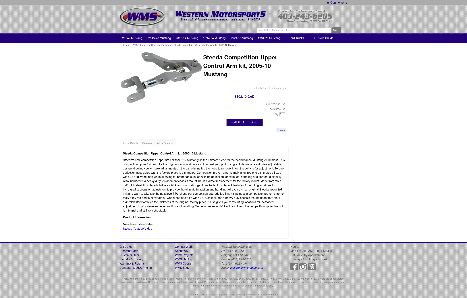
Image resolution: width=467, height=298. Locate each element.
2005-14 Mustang (187, 38)
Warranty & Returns (132, 263)
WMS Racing (183, 259)
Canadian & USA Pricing (135, 267)
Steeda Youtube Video (137, 228)
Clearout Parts (128, 251)
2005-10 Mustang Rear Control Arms (151, 45)
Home (126, 45)
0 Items (343, 2)
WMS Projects (184, 255)
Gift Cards (125, 246)
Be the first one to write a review (269, 88)
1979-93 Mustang (241, 38)
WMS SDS (182, 267)
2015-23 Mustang (159, 38)
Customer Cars (129, 255)
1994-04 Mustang (214, 38)
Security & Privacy (131, 259)
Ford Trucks (296, 38)
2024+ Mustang (132, 38)
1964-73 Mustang (269, 38)
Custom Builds (323, 38)
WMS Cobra (183, 263)
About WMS (182, 251)
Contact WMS (184, 246)
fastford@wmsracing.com (246, 267)
